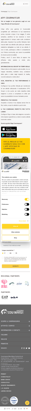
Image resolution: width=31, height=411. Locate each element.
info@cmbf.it (4, 363)
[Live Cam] (25, 408)
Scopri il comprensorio (10, 321)
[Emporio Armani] (5, 297)
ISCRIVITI (16, 266)
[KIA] (14, 297)
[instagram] (24, 348)
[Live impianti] (20, 408)
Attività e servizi (7, 326)
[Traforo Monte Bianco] (27, 283)
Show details (22, 221)
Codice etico (5, 382)
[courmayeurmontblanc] (12, 283)
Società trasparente (8, 385)
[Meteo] (7, 408)
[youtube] (29, 348)
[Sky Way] (20, 283)
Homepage (4, 11)
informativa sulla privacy (20, 257)
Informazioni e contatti (10, 330)
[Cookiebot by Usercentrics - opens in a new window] (22, 172)
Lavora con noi (6, 391)
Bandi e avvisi (5, 379)
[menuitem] (15, 334)
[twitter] (26, 348)
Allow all (15, 226)
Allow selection (15, 232)
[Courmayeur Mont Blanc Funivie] (9, 4)
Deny (15, 237)
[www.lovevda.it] (5, 283)
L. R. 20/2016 (5, 388)
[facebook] (21, 348)
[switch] (27, 204)
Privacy (3, 374)
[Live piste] (14, 408)
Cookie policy (5, 376)
